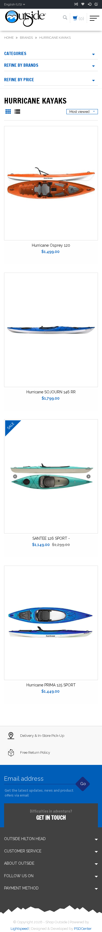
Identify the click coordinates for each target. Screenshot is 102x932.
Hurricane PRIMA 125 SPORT (51, 685)
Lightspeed (20, 929)
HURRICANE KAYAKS (55, 38)
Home (9, 38)
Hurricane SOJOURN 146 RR (51, 392)
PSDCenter (83, 929)
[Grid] (8, 112)
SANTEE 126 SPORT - (51, 538)
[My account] (89, 4)
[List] (17, 112)
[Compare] (76, 4)
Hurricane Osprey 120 (51, 245)
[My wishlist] (82, 4)
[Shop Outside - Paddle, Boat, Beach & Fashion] (25, 18)
